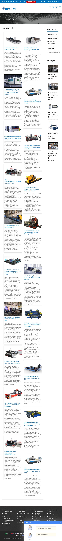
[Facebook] (50, 7)
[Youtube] (53, 7)
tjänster (49, 1)
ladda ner (56, 1)
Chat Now (43, 537)
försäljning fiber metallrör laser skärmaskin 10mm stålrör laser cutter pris (12, 138)
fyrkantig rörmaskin (23, 516)
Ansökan (43, 1)
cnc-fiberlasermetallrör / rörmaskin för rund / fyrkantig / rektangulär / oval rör (32, 189)
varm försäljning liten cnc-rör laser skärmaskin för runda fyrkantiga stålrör (31, 232)
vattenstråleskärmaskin (54, 52)
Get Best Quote (31, 1)
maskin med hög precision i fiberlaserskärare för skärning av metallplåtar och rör (32, 424)
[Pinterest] (56, 7)
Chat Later (50, 537)
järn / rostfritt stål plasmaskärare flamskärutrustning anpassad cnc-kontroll (53, 95)
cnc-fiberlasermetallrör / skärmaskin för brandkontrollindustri (10, 453)
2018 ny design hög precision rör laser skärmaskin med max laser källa (32, 147)
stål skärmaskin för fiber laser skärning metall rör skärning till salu (12, 319)
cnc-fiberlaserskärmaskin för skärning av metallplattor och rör (32, 378)
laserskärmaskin (52, 34)
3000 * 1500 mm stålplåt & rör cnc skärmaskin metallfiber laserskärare (12, 405)
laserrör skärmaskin (53, 38)
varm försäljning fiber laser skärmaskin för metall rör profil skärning (32, 277)
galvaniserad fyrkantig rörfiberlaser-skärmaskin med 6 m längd (32, 101)
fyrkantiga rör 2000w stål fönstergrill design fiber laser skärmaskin (31, 49)
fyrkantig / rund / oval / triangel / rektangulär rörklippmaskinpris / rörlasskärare (32, 324)
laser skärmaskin (23, 522)
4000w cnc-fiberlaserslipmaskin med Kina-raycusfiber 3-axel (12, 181)
